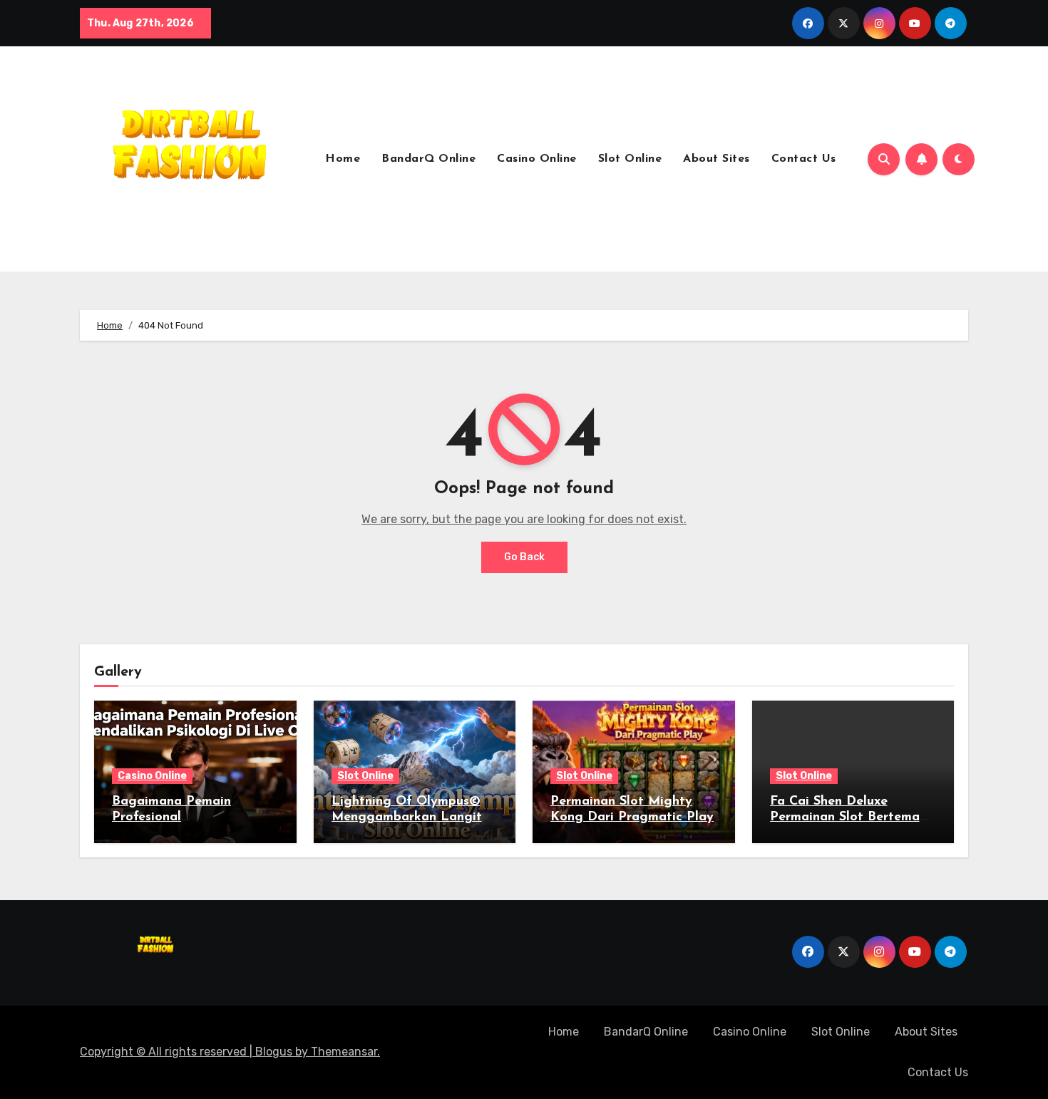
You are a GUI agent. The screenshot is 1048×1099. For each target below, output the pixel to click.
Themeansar (344, 1051)
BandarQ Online (428, 159)
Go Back (524, 557)
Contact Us (803, 159)
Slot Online (630, 159)
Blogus (273, 1051)
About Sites (716, 159)
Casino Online (537, 159)
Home (342, 159)
